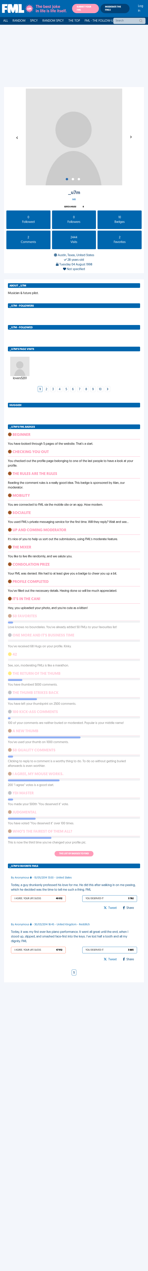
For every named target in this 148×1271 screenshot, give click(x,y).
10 (100, 389)
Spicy (34, 20)
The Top (74, 20)
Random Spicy (53, 20)
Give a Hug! (70, 207)
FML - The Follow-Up (100, 20)
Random (19, 20)
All (5, 20)
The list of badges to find (74, 854)
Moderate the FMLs (113, 8)
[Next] (107, 389)
